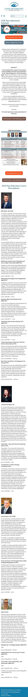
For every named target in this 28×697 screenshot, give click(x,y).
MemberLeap (16, 692)
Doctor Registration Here (14, 42)
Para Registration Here (14, 37)
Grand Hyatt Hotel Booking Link (14, 119)
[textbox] (14, 126)
